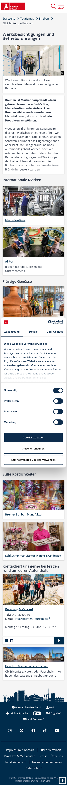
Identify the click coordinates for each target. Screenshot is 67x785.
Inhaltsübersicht (15, 762)
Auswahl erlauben (33, 448)
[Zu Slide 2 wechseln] (11, 640)
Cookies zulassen (33, 437)
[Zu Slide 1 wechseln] (6, 640)
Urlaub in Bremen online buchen (26, 666)
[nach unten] (62, 780)
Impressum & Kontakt (20, 750)
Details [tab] (33, 331)
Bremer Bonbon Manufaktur (24, 514)
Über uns (57, 756)
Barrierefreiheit (51, 750)
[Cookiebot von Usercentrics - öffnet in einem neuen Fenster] (48, 322)
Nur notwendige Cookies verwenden (33, 459)
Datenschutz (33, 768)
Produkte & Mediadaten (19, 756)
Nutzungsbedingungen (47, 762)
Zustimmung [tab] (12, 331)
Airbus (9, 261)
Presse (43, 756)
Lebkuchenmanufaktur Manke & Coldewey (33, 556)
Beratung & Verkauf (19, 609)
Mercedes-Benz (15, 220)
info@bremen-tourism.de (31, 619)
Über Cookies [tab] (55, 331)
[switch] (58, 401)
